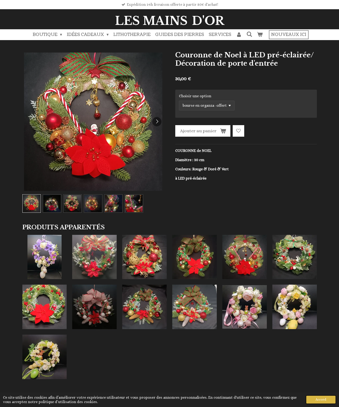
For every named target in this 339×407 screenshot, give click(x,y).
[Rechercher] (249, 34)
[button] (31, 203)
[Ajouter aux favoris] (238, 131)
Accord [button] (320, 399)
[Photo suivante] (156, 121)
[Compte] (239, 34)
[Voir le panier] (259, 34)
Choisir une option (195, 96)
